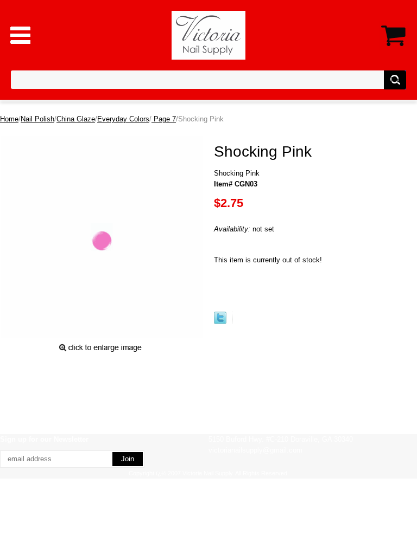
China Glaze (75, 119)
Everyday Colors (123, 119)
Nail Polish (37, 119)
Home (9, 119)
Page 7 (163, 119)
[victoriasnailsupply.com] (209, 34)
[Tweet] (220, 322)
